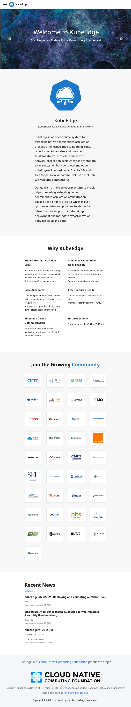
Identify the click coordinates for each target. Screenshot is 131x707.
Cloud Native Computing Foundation (62, 662)
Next (121, 39)
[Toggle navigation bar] (5, 4)
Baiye (27, 602)
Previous (10, 39)
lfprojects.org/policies (76, 692)
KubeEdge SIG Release (34, 639)
